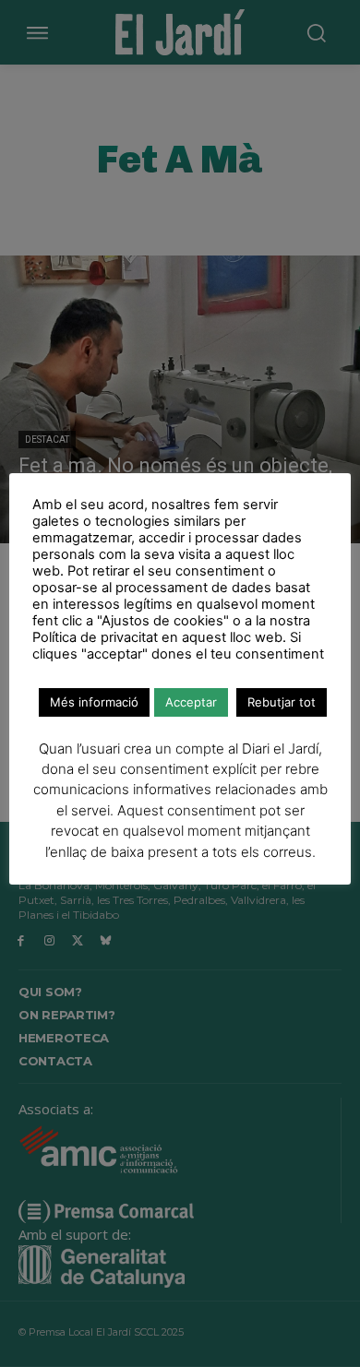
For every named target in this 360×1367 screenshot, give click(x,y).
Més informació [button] (94, 702)
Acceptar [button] (191, 702)
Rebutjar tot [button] (281, 702)
